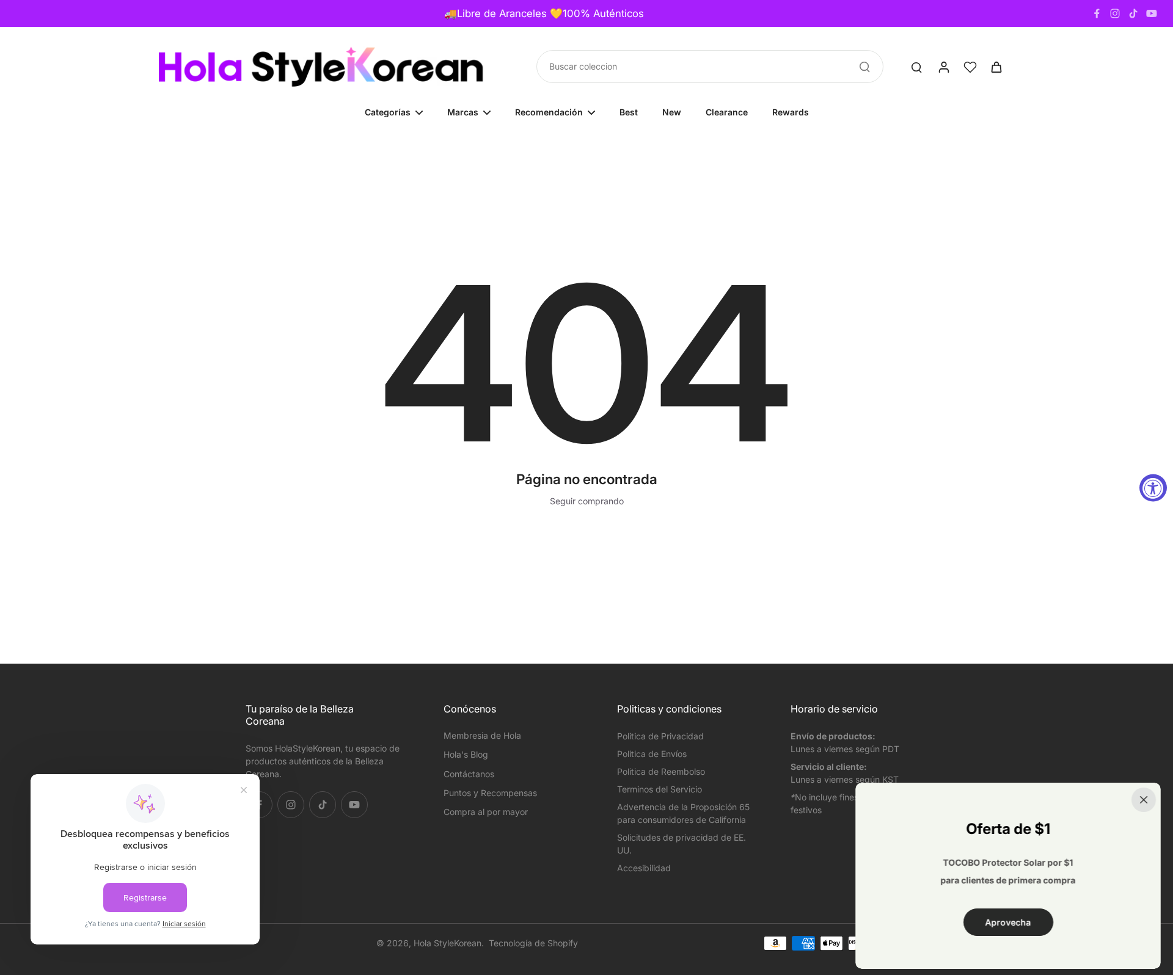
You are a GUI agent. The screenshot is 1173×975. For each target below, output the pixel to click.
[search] (916, 66)
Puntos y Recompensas (490, 793)
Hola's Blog (466, 754)
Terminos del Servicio (659, 789)
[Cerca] (1143, 800)
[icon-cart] (995, 66)
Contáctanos (469, 774)
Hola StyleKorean (447, 943)
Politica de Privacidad (660, 736)
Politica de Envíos (652, 753)
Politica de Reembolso (661, 771)
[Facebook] (1096, 13)
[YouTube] (1151, 13)
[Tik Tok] (1133, 13)
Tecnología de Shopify (533, 943)
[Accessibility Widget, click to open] (1153, 487)
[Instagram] (1115, 13)
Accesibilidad (644, 868)
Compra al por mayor (486, 811)
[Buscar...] (864, 66)
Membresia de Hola (482, 735)
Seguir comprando (587, 501)
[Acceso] (943, 66)
